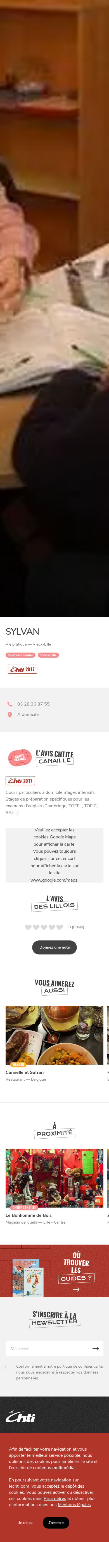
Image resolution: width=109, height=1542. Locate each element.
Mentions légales (74, 1505)
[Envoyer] (96, 1348)
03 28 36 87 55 (33, 704)
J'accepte (56, 1523)
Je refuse (25, 1523)
